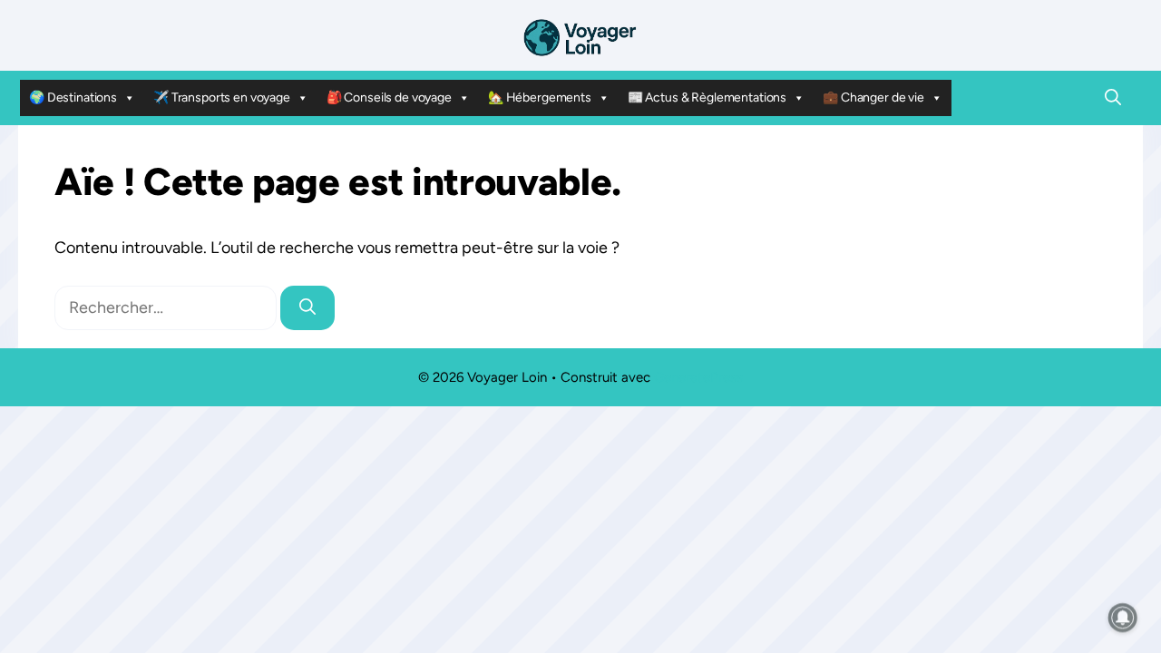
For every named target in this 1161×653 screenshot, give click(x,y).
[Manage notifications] (1122, 617)
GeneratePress (698, 377)
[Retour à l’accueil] (580, 36)
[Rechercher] (307, 308)
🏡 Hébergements (539, 97)
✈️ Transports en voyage (221, 97)
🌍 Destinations (73, 97)
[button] (1113, 98)
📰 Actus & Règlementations (707, 97)
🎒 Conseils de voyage (389, 97)
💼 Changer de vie (873, 97)
